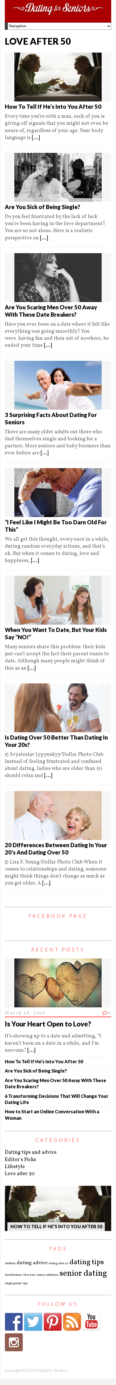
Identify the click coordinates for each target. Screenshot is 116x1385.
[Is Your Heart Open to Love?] (58, 1003)
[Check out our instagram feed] (14, 1342)
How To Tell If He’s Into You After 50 (53, 106)
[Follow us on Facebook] (14, 1322)
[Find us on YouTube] (91, 1322)
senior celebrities (48, 1275)
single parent (13, 1284)
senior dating (83, 1273)
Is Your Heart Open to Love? (48, 1024)
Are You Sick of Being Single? (42, 206)
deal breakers (13, 1275)
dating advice (32, 1263)
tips (25, 1284)
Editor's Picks (20, 1159)
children (10, 1264)
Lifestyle (15, 1166)
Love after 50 (20, 1173)
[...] (36, 137)
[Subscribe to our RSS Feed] (72, 1322)
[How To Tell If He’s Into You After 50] (58, 1208)
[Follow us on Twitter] (33, 1322)
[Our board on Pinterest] (53, 1322)
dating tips (87, 1262)
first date (29, 1275)
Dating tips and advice (31, 1152)
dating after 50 (58, 1264)
